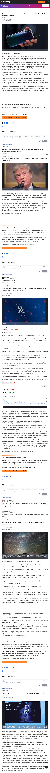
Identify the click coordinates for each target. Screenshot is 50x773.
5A (14, 396)
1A (12, 396)
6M (10, 396)
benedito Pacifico (8, 500)
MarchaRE (6, 277)
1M (7, 396)
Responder (5, 282)
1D (3, 396)
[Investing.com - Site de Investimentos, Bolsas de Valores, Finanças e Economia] (7, 2)
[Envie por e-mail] (13, 123)
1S (5, 396)
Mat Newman (7, 511)
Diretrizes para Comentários (7, 144)
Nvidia (23, 370)
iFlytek (9, 348)
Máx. (17, 396)
